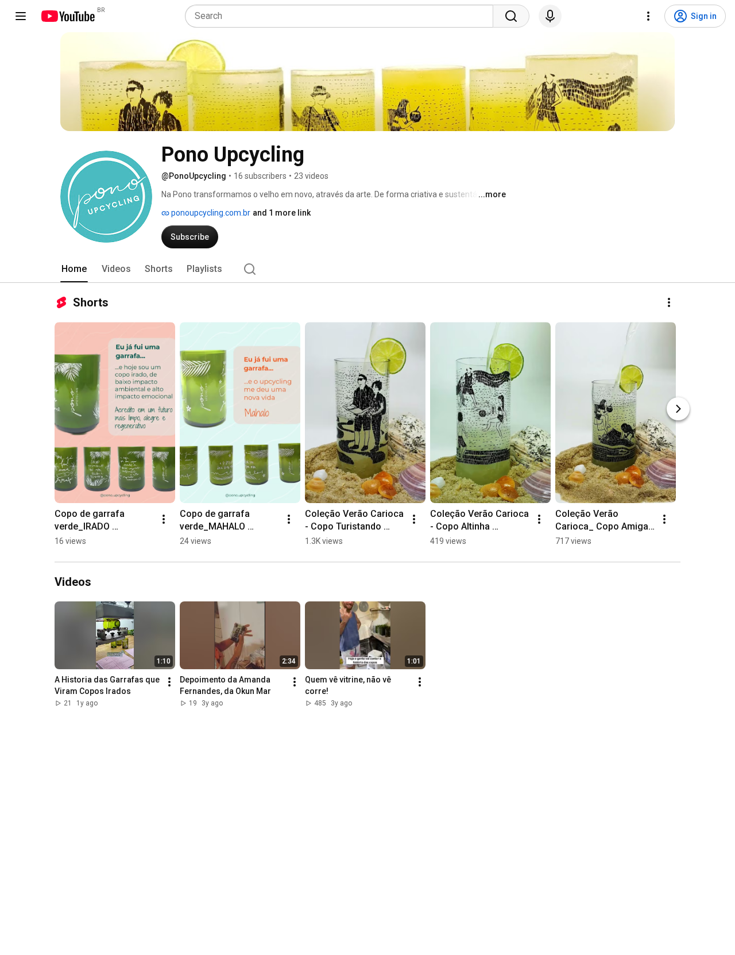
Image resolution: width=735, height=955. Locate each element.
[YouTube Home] (67, 16)
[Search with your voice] (550, 16)
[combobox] (342, 16)
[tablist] (367, 269)
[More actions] (668, 302)
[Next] (678, 408)
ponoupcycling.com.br (209, 212)
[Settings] (648, 16)
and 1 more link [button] (282, 212)
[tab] (74, 269)
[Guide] (21, 16)
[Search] (511, 16)
